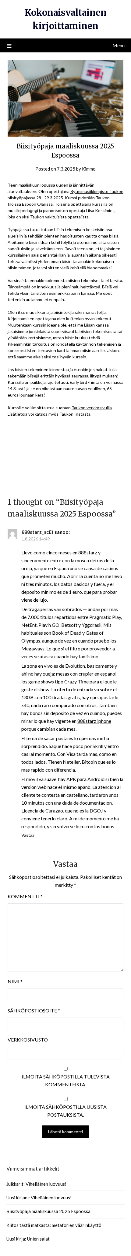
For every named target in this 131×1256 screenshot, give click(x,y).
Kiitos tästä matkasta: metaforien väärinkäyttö (53, 1225)
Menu (118, 45)
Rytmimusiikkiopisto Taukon (96, 191)
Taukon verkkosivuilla (92, 407)
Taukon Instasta (74, 414)
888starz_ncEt (38, 532)
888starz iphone (94, 721)
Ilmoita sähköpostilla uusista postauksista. (65, 1111)
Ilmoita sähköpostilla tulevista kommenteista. (66, 1080)
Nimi (15, 981)
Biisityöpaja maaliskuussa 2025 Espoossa (48, 1211)
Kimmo (89, 168)
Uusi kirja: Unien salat (28, 1238)
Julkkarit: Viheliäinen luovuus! (36, 1184)
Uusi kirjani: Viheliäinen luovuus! (39, 1197)
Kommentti (25, 896)
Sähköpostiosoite (34, 1010)
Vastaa (27, 835)
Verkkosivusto (28, 1039)
